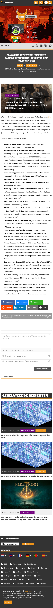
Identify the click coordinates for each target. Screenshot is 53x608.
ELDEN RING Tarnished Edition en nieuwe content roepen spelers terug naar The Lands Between (24, 518)
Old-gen (7, 576)
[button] (48, 2)
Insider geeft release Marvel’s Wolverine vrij (13, 316)
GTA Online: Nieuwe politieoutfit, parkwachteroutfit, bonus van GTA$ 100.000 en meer (26, 105)
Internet (7, 572)
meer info (28, 591)
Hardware (45, 568)
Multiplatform (12, 95)
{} (30, 350)
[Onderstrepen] (9, 350)
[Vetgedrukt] (3, 350)
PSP (40, 580)
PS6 (32, 580)
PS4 (14, 580)
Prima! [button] (7, 602)
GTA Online (28, 98)
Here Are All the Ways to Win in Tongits (39, 316)
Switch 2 (43, 584)
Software (19, 584)
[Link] (27, 350)
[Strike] (12, 350)
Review (7, 584)
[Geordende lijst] (15, 350)
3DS (5, 564)
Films (33, 568)
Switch (31, 584)
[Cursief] (6, 350)
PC (18, 576)
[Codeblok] (24, 350)
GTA (49, 117)
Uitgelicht (40, 430)
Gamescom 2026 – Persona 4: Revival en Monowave (26, 476)
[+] (33, 350)
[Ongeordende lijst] (18, 350)
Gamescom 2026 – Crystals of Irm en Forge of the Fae (25, 436)
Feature (22, 568)
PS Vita (40, 576)
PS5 (23, 580)
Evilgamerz (8, 568)
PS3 (5, 580)
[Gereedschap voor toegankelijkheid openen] (41, 2)
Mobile (18, 572)
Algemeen (17, 564)
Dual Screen (32, 564)
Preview (28, 576)
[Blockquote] (21, 350)
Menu (6, 45)
